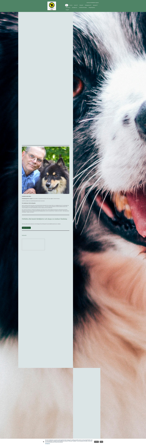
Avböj (101, 441)
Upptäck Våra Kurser (26, 227)
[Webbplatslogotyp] (51, 6)
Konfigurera (47, 443)
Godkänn (96, 441)
